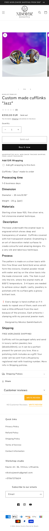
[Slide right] (30, 89)
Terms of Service (13, 445)
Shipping (15, 119)
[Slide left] (19, 89)
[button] (3, 12)
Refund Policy (12, 433)
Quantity (6, 123)
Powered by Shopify (32, 526)
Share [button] (8, 381)
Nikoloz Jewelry (21, 526)
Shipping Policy (12, 439)
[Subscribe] (40, 494)
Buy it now (24, 147)
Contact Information (14, 451)
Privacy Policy (12, 426)
